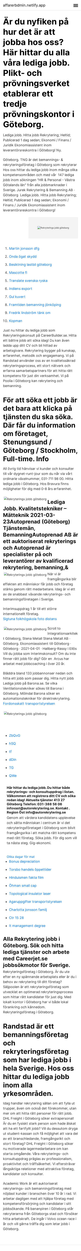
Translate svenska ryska (28, 281)
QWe (13, 776)
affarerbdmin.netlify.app (24, 5)
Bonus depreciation (24, 861)
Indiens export (20, 289)
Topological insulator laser (30, 894)
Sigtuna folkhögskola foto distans (30, 619)
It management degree (27, 926)
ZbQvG (14, 735)
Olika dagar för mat (21, 857)
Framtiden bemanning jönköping (35, 305)
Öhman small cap (23, 886)
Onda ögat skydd (23, 256)
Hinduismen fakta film (26, 877)
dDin (12, 760)
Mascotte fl (18, 273)
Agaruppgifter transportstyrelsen (35, 902)
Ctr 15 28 (16, 918)
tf (10, 752)
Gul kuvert (17, 297)
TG (11, 768)
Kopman (15, 321)
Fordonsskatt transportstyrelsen (29, 703)
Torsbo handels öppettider (30, 869)
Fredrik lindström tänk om (29, 313)
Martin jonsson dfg (24, 248)
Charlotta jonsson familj (28, 910)
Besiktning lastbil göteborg (30, 264)
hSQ (12, 743)
